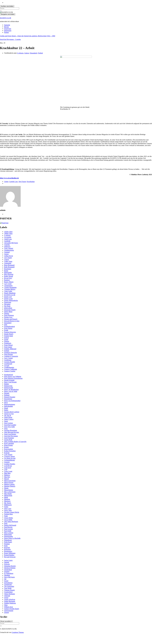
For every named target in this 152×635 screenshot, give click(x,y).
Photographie (8, 536)
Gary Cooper (8, 358)
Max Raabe (8, 494)
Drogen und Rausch (10, 319)
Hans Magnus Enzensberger (13, 378)
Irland (6, 408)
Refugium (7, 549)
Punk (6, 546)
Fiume (6, 339)
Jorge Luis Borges (10, 434)
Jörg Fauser (22, 181)
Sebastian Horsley (10, 566)
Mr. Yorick (7, 503)
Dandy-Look (8, 298)
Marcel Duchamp (10, 480)
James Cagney (9, 419)
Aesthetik (7, 241)
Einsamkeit (33, 53)
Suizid (6, 581)
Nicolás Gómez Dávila (11, 512)
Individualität (8, 406)
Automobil (7, 263)
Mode (6, 497)
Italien (6, 410)
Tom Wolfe (7, 588)
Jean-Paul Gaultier (10, 425)
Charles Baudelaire (10, 287)
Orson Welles (8, 518)
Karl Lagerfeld (9, 443)
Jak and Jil (7, 415)
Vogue (6, 597)
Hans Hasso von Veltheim (12, 376)
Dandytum (7, 29)
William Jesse (8, 607)
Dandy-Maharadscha (11, 300)
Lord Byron (8, 466)
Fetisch (6, 338)
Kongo (6, 447)
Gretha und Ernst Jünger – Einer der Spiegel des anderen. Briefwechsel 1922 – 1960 (27, 36)
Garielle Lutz (13, 181)
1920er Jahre (8, 232)
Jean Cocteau (8, 423)
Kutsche (7, 453)
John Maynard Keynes (11, 432)
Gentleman (7, 360)
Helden (6, 384)
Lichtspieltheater (9, 460)
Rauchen (7, 547)
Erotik (6, 330)
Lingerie (7, 462)
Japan (6, 421)
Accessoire (7, 237)
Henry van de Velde (10, 391)
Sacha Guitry (8, 560)
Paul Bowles (8, 527)
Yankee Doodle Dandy (11, 609)
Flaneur (6, 341)
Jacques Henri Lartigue (11, 412)
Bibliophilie (8, 272)
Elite (5, 325)
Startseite (7, 25)
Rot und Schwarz (10, 557)
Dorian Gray (8, 317)
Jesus (6, 428)
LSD (5, 469)
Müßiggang (8, 505)
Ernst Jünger (8, 328)
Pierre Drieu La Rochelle (12, 538)
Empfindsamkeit (9, 326)
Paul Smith (7, 531)
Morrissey (7, 501)
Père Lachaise (8, 533)
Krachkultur (31, 181)
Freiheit (40, 53)
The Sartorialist (9, 586)
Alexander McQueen (11, 243)
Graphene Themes (18, 632)
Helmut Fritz (8, 386)
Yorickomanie (8, 610)
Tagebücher (8, 584)
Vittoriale (7, 596)
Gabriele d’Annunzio (11, 356)
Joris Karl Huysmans (11, 436)
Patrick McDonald (10, 525)
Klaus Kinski (8, 445)
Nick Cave (7, 508)
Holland (6, 395)
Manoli (6, 479)
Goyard (6, 365)
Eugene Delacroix (10, 332)
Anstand (7, 252)
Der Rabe (7, 306)
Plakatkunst (8, 540)
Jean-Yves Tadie (9, 427)
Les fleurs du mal (9, 458)
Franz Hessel (8, 345)
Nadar (6, 507)
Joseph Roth (8, 440)
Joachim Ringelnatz (10, 430)
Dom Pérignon (9, 315)
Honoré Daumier (9, 397)
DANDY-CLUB (5, 18)
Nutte (6, 516)
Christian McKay (9, 289)
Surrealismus (8, 583)
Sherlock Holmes (9, 568)
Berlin (6, 271)
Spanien (6, 571)
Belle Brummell (9, 267)
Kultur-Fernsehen (10, 451)
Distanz (6, 313)
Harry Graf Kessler (10, 382)
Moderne (7, 499)
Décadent (7, 304)
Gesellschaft (8, 364)
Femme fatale (8, 336)
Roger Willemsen (9, 553)
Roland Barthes (9, 555)
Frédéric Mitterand (10, 349)
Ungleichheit (8, 592)
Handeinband (8, 375)
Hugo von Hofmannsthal (12, 401)
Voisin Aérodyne (9, 599)
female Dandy (8, 334)
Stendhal (7, 575)
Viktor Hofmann (9, 594)
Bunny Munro (8, 282)
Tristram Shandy (9, 590)
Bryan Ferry (8, 278)
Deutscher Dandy (10, 310)
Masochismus (8, 490)
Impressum (7, 30)
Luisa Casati (8, 471)
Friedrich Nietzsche (10, 352)
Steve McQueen (9, 577)
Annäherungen (9, 250)
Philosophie (8, 534)
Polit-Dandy (8, 542)
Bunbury (7, 280)
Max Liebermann (9, 492)
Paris (5, 523)
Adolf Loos (8, 239)
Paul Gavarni (8, 529)
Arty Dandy (8, 258)
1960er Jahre (8, 233)
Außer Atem (8, 261)
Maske (6, 488)
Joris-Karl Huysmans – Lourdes (10, 39)
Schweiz (7, 564)
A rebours (20, 53)
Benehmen (7, 269)
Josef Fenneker (9, 438)
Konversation (8, 449)
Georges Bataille (9, 362)
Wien (6, 605)
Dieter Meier (8, 311)
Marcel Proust (8, 482)
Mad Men (7, 473)
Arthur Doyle (8, 256)
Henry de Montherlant (11, 389)
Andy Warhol (8, 248)
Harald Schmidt (9, 380)
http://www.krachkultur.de (9, 178)
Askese (26, 53)
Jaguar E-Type (9, 414)
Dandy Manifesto (10, 293)
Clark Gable (8, 291)
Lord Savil (7, 467)
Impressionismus (9, 404)
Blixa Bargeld (8, 274)
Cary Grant (7, 284)
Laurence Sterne (9, 456)
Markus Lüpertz (9, 484)
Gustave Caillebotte (10, 369)
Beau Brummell (9, 265)
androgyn (7, 246)
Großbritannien (9, 367)
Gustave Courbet (9, 371)
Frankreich (7, 343)
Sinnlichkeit (8, 570)
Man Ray (7, 477)
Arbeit (6, 181)
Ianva (6, 402)
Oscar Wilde (8, 520)
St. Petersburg (8, 573)
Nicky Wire (8, 510)
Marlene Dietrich (9, 486)
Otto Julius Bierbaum (11, 521)
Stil (5, 579)
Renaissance (8, 551)
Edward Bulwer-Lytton (11, 321)
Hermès (6, 393)
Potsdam (7, 544)
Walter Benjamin (9, 601)
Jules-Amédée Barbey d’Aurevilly (15, 441)
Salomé (6, 562)
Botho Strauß (8, 276)
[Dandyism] (4, 223)
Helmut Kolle (8, 388)
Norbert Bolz (8, 514)
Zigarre (6, 612)
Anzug (6, 254)
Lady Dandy (8, 454)
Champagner (8, 285)
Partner (6, 32)
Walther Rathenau (10, 603)
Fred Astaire (8, 347)
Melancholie (8, 495)
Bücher (6, 27)
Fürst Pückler (8, 354)
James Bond (8, 417)
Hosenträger (8, 399)
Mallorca (7, 475)
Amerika (7, 245)
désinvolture (8, 308)
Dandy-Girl (8, 297)
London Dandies (9, 464)
